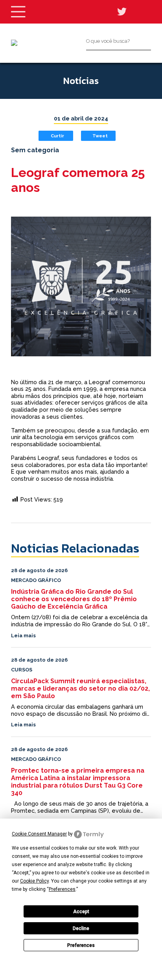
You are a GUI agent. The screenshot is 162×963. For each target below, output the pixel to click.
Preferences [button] (62, 889)
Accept (81, 911)
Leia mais (23, 635)
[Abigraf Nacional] (14, 43)
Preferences (81, 945)
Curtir (57, 136)
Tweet (100, 136)
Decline (81, 928)
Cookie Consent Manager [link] (39, 834)
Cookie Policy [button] (34, 881)
